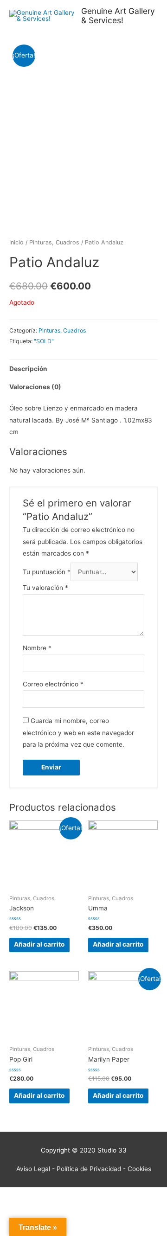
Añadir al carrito (39, 944)
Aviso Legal (33, 1168)
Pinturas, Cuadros (54, 242)
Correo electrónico (53, 684)
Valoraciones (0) (35, 387)
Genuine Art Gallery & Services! (118, 16)
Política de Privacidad (89, 1168)
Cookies (139, 1168)
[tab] (83, 369)
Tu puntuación (47, 572)
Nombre (37, 648)
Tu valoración (45, 587)
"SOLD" (44, 341)
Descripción (28, 368)
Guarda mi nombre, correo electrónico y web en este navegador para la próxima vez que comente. (78, 732)
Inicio (16, 242)
